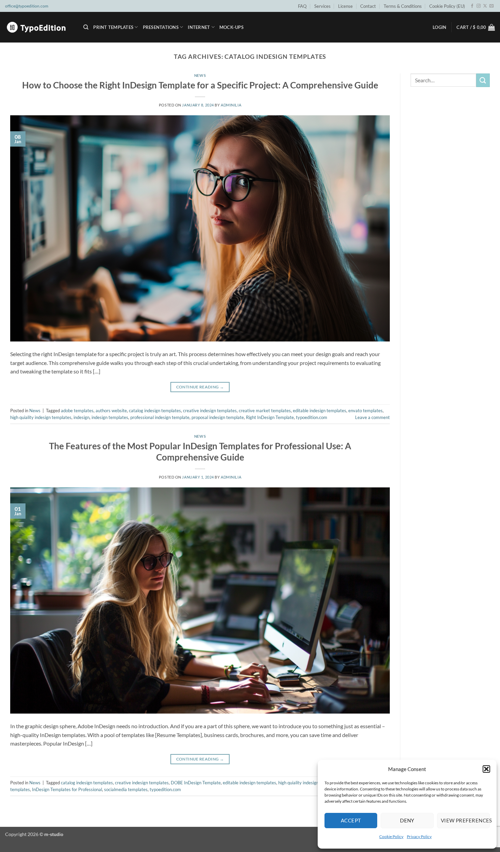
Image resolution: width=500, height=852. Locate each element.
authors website (111, 410)
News (200, 75)
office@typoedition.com (26, 6)
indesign (81, 417)
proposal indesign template (217, 417)
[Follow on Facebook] (472, 6)
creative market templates (265, 410)
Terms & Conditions (403, 6)
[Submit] (483, 80)
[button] (486, 769)
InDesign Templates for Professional (67, 789)
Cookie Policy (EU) (447, 6)
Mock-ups (231, 27)
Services (322, 6)
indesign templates (109, 417)
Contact (368, 6)
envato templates (365, 410)
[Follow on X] (485, 6)
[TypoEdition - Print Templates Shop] (39, 27)
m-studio (53, 834)
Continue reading (200, 386)
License (345, 6)
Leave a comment (372, 417)
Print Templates (113, 27)
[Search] (85, 27)
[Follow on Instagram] (479, 6)
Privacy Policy (419, 836)
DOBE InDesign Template (196, 782)
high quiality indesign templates (40, 417)
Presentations (161, 27)
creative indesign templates (210, 410)
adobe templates (77, 410)
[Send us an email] (491, 6)
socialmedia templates (126, 789)
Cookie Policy (391, 836)
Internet (199, 27)
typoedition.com (311, 417)
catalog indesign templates (155, 410)
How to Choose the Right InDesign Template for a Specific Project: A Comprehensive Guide (200, 85)
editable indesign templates (319, 410)
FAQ (302, 6)
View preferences (465, 820)
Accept (351, 820)
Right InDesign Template (270, 417)
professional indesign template (159, 417)
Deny (407, 820)
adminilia (231, 105)
